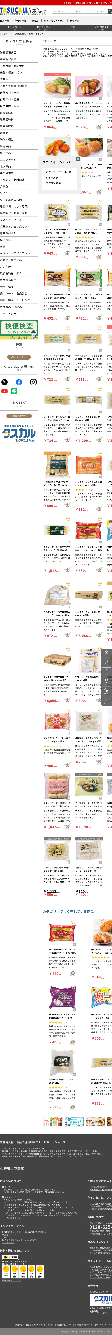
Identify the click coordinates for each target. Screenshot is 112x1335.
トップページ (15, 26)
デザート (74, 20)
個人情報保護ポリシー (100, 1186)
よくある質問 (8, 1242)
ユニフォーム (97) (56, 162)
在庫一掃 (4, 20)
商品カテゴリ (44, 26)
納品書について (9, 1234)
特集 (72, 26)
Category (19, 44)
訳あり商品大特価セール (82, 1325)
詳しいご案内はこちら (100, 1277)
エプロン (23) (53, 183)
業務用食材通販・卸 (63, 1325)
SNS (19, 370)
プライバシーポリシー (100, 1313)
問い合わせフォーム (99, 1222)
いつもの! (106, 684)
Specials (19, 347)
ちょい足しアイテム (54, 20)
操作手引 (106, 693)
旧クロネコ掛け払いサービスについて (19, 1239)
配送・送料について (11, 1280)
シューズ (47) (53, 177)
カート (106, 665)
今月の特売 (20, 20)
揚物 (31, 34)
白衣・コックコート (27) (59, 172)
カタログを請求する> (19, 416)
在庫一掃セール (100, 1325)
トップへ (106, 703)
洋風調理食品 (21, 34)
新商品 (35, 20)
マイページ (107, 655)
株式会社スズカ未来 (99, 1291)
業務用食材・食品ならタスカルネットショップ (34, 1325)
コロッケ (39, 34)
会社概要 (94, 1310)
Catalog (19, 406)
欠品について (8, 1237)
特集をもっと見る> (19, 357)
